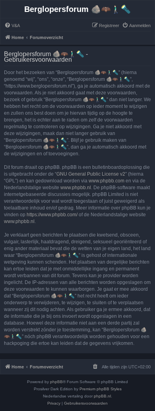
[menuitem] (12, 25)
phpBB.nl (102, 396)
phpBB (56, 382)
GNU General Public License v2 (90, 174)
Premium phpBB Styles (100, 389)
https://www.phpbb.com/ (52, 214)
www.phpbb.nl (75, 187)
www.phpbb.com (106, 181)
